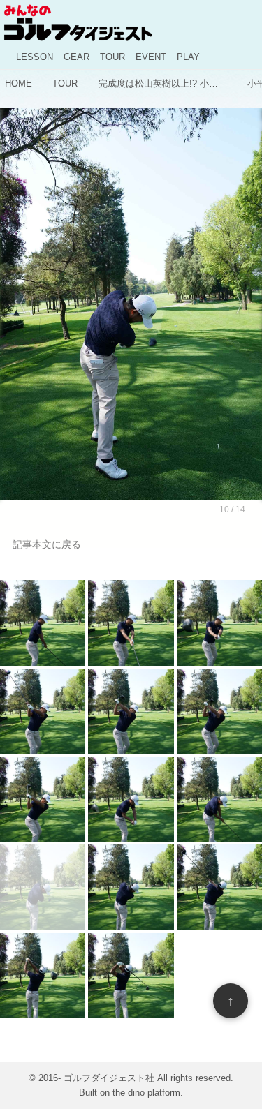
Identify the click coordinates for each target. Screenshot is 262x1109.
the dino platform (146, 1092)
